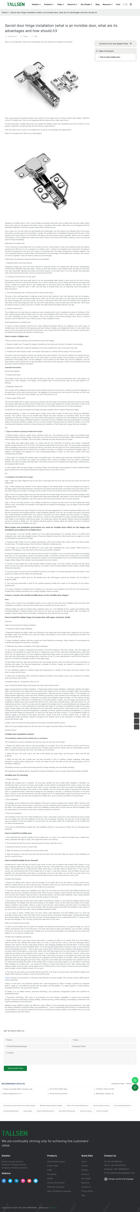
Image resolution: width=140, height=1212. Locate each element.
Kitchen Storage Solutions (12, 1161)
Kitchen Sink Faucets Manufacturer (78, 1105)
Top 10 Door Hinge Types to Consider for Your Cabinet (59, 1089)
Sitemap (54, 1208)
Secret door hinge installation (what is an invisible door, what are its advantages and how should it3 (53, 12)
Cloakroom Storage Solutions (14, 1164)
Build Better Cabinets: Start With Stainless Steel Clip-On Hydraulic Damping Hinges (105, 1093)
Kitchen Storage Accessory (101, 1105)
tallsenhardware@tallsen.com (122, 1173)
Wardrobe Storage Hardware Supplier (51, 1105)
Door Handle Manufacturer (122, 1105)
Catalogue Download (117, 1083)
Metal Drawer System (56, 1161)
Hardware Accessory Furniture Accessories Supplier (19, 1105)
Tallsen (5, 12)
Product (84, 1170)
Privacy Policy (87, 1191)
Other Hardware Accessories (59, 1191)
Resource (129, 1083)
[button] (123, 4)
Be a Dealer (86, 1178)
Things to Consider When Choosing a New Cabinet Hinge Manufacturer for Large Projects (18, 1089)
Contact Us (86, 1187)
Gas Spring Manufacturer (11, 1111)
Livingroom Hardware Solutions (15, 1168)
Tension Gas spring (102, 1111)
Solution (84, 1166)
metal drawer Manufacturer (67, 1111)
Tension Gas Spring (86, 1111)
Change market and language (121, 1179)
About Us (85, 1174)
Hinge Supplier (27, 1111)
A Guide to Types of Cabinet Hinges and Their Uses (105, 1089)
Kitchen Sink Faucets (56, 1183)
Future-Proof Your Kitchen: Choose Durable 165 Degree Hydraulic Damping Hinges (59, 1093)
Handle (50, 1178)
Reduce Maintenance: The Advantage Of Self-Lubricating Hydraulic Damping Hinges (13, 1093)
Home (83, 1161)
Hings (49, 1170)
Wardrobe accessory (55, 1187)
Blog (83, 1195)
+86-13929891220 (114, 1161)
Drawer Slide (52, 1166)
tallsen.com (44, 1208)
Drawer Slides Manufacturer (45, 1111)
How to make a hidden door (110, 57)
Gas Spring (51, 1174)
